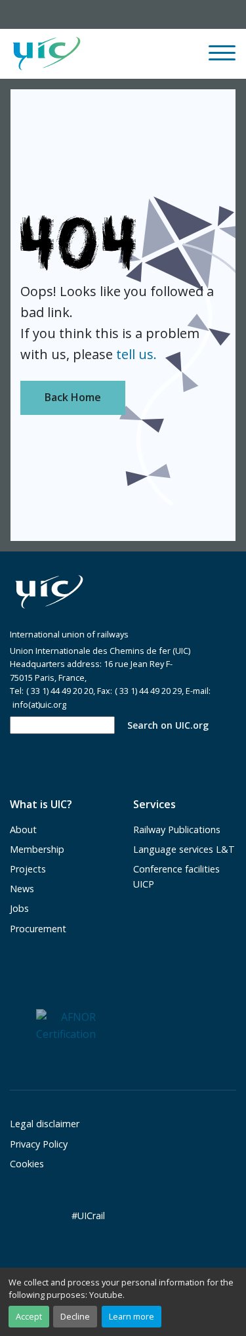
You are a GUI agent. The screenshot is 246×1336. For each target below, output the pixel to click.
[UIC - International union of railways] (49, 592)
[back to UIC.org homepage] (46, 54)
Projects (28, 869)
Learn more (131, 1316)
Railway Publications (176, 829)
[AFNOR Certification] (66, 1025)
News (22, 888)
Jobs (19, 908)
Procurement (38, 928)
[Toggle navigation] (222, 59)
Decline (75, 1316)
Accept (29, 1316)
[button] (143, 53)
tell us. (136, 354)
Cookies (27, 1163)
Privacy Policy (39, 1144)
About (23, 829)
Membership (37, 849)
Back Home (73, 397)
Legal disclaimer (44, 1123)
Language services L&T (184, 849)
